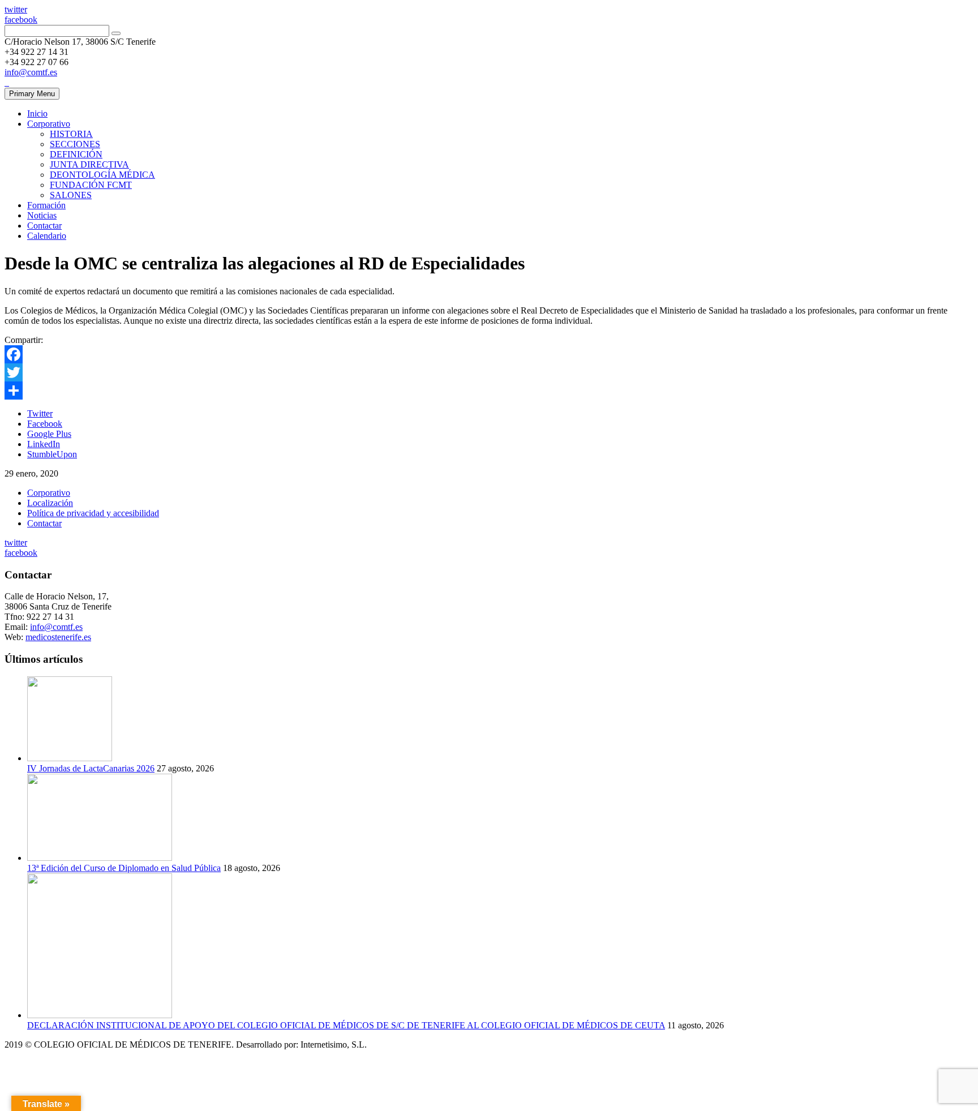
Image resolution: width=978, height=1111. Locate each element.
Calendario (46, 236)
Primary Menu (32, 93)
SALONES (71, 195)
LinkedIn (43, 444)
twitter (16, 9)
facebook (21, 19)
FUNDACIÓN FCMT (91, 185)
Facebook (44, 423)
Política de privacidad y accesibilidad (93, 513)
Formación (46, 205)
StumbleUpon (52, 454)
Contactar (44, 225)
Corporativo (48, 123)
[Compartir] (489, 390)
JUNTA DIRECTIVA (89, 164)
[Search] (116, 33)
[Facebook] (489, 354)
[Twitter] (489, 372)
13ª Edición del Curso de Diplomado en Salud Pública (124, 868)
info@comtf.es (31, 72)
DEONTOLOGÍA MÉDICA (102, 174)
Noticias (42, 215)
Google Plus (49, 434)
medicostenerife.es (58, 637)
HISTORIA (71, 134)
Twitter (40, 413)
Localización (50, 503)
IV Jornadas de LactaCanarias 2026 (91, 768)
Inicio (37, 113)
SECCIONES (75, 144)
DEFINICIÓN (76, 154)
